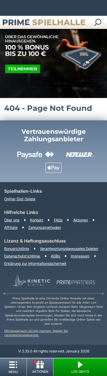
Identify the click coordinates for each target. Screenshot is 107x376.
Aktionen (80, 220)
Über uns (11, 220)
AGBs (55, 256)
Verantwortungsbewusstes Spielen (69, 248)
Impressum (80, 256)
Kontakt (36, 220)
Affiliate (11, 227)
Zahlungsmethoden (44, 227)
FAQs (58, 220)
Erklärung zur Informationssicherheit (35, 263)
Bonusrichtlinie (16, 248)
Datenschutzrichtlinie (22, 256)
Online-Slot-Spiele (19, 199)
